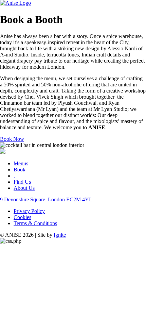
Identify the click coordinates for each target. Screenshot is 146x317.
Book (19, 169)
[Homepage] (15, 3)
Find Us (22, 182)
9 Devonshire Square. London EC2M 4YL (46, 199)
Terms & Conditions (35, 223)
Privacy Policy (29, 211)
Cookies (22, 217)
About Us (24, 188)
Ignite (60, 235)
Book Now (12, 139)
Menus (21, 163)
